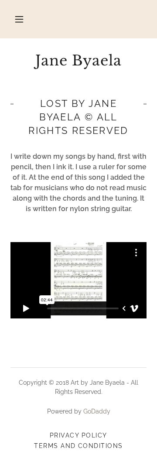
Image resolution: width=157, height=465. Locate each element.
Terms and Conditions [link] (78, 445)
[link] (78, 60)
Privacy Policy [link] (78, 435)
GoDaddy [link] (96, 411)
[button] (19, 19)
